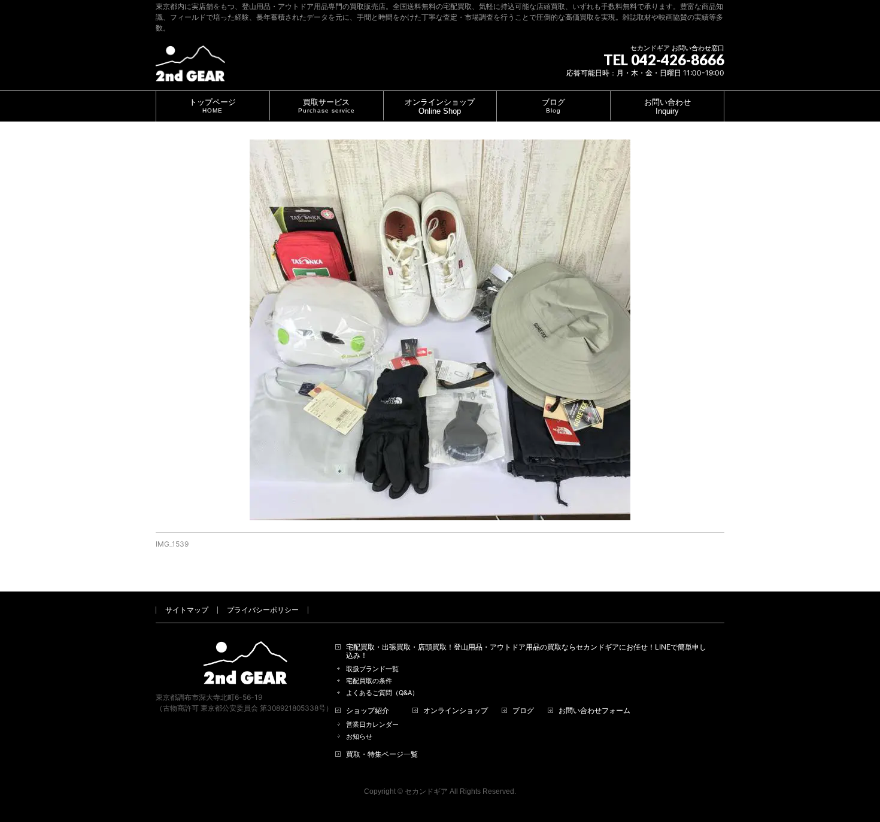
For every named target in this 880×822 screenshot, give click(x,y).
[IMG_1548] (440, 329)
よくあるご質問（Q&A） (382, 693)
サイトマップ (186, 609)
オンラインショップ (455, 710)
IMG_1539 (172, 543)
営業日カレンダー (372, 725)
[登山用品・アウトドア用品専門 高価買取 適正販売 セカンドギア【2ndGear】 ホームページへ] (190, 68)
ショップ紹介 (367, 710)
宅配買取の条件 (369, 681)
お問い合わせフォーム (594, 710)
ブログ (523, 710)
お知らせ (359, 737)
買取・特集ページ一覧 (382, 754)
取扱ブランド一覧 (372, 669)
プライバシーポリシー (263, 609)
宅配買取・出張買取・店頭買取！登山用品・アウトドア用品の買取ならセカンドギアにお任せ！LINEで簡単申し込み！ (526, 651)
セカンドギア (426, 791)
